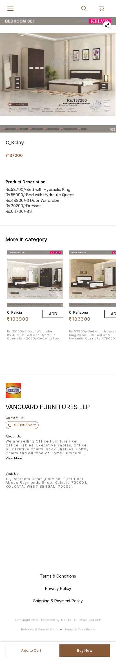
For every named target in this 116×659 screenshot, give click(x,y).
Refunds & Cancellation (39, 629)
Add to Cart (31, 650)
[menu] (10, 8)
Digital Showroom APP (81, 620)
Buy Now (84, 650)
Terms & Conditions (79, 629)
